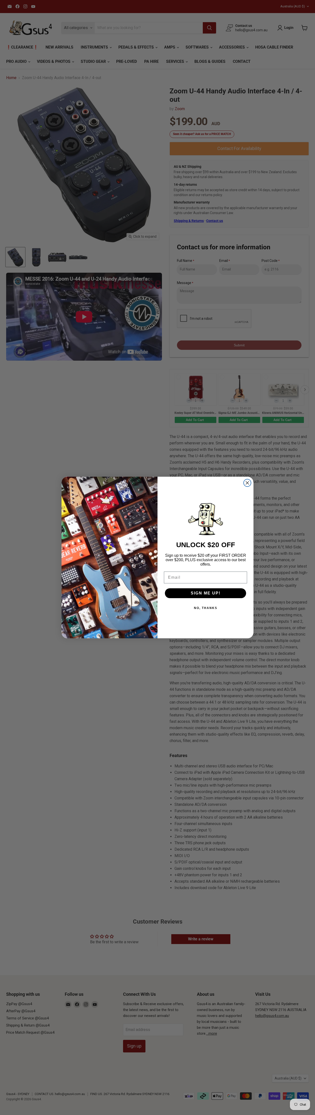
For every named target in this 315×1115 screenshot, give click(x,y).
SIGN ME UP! (205, 593)
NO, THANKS (205, 608)
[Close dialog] (247, 483)
